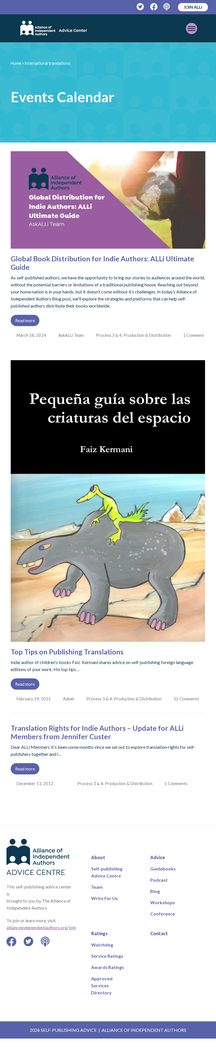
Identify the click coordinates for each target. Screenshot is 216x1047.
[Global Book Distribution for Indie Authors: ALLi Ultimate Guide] (108, 245)
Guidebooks (163, 877)
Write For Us (104, 906)
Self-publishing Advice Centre (106, 880)
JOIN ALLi (193, 7)
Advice (157, 865)
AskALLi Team (71, 335)
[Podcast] (167, 7)
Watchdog (102, 953)
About (98, 865)
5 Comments (178, 791)
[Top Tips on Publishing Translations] (108, 646)
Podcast (159, 888)
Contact (159, 941)
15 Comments (188, 707)
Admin (69, 707)
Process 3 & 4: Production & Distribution (134, 335)
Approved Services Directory (101, 994)
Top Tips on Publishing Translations (67, 660)
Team (97, 895)
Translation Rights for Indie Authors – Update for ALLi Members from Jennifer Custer (97, 740)
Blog (155, 899)
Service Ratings (107, 964)
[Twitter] (140, 7)
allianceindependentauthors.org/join (41, 936)
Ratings (99, 941)
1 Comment (27, 343)
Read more (25, 320)
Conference (162, 922)
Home (16, 63)
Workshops (162, 911)
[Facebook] (154, 7)
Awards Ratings (107, 975)
